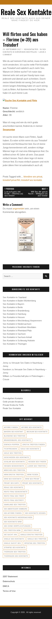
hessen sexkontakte (14, 466)
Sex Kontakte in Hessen (14, 317)
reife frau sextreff (14, 500)
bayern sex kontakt (13, 431)
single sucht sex (12, 543)
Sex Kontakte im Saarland (14, 297)
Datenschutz (9, 581)
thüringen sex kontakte (16, 556)
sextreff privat (32, 530)
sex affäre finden (13, 513)
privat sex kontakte (32, 483)
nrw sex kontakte (13, 479)
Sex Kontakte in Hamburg (14, 314)
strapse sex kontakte (15, 547)
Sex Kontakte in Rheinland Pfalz (17, 330)
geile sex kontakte (30, 449)
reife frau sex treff (14, 496)
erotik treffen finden (34, 444)
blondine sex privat (33, 176)
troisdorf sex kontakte (31, 180)
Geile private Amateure (13, 401)
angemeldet (18, 208)
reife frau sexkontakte (15, 492)
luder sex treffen (36, 466)
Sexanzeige (9, 129)
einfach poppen (11, 444)
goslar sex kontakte (14, 461)
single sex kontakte (14, 539)
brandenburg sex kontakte (17, 440)
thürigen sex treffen (15, 552)
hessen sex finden (37, 461)
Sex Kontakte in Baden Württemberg (19, 300)
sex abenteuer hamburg (15, 509)
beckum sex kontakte (37, 431)
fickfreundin (10, 449)
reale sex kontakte (13, 487)
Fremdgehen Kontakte (13, 398)
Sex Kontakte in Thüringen (15, 344)
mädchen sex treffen (14, 470)
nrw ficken (32, 474)
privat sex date (11, 483)
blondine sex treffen (14, 436)
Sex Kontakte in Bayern (13, 304)
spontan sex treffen (34, 543)
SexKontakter (31, 49)
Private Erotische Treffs (13, 405)
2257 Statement (10, 576)
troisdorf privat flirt (11, 180)
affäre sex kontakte (31, 427)
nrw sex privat (32, 479)
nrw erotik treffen (14, 474)
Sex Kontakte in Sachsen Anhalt (17, 337)
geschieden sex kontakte (16, 457)
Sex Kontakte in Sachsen (14, 334)
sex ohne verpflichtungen (17, 526)
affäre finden (11, 427)
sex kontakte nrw (13, 522)
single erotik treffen (31, 534)
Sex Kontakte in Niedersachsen (17, 324)
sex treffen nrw (12, 530)
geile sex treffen (13, 453)
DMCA (6, 586)
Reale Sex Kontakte (26, 12)
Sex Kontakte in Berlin (13, 307)
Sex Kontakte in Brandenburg (16, 310)
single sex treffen (36, 539)
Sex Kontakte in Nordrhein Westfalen (19, 327)
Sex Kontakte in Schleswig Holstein (19, 340)
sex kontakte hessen (35, 513)
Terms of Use (9, 591)
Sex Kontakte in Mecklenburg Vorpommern (22, 320)
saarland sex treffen (15, 504)
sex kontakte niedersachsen (18, 517)
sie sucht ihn (10, 534)
